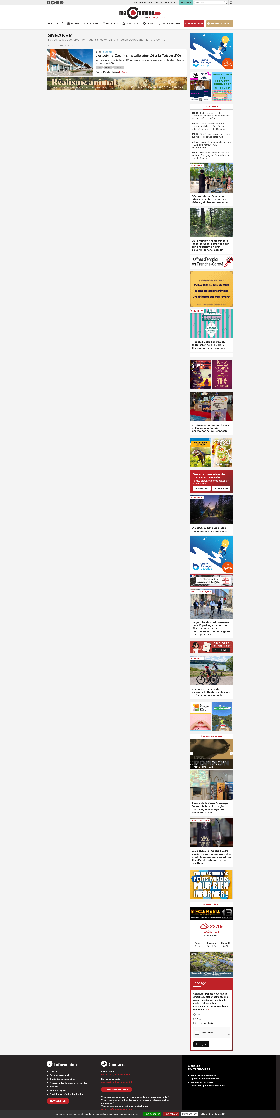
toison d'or (119, 67)
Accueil (52, 45)
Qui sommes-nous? (59, 1075)
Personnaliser (189, 1113)
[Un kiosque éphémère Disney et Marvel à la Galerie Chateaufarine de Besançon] (211, 406)
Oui (198, 1014)
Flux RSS (54, 1086)
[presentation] (191, 753)
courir (99, 67)
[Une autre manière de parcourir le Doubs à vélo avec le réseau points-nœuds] (211, 670)
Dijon (99, 52)
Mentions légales (58, 1090)
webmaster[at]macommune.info (117, 1109)
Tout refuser (171, 1113)
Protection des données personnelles (68, 1083)
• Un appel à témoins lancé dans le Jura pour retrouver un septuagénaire (211, 145)
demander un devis (116, 1089)
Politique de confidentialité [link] (212, 1114)
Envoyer (201, 1044)
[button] (225, 2)
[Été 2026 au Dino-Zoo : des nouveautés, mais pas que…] (211, 510)
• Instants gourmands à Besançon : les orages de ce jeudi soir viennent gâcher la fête (211, 116)
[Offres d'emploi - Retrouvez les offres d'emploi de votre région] (211, 267)
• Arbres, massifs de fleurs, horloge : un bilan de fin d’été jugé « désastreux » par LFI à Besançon (209, 126)
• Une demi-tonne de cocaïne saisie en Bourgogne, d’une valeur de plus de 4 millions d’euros (210, 155)
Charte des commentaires (62, 1079)
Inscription (201, 488)
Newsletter (58, 1101)
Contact (53, 1071)
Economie (108, 52)
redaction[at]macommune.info (116, 1074)
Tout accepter (152, 1113)
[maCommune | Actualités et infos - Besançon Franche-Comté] (140, 13)
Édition (144, 18)
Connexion (221, 488)
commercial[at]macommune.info (117, 1082)
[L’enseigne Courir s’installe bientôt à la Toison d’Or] (70, 62)
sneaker (108, 67)
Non (199, 1019)
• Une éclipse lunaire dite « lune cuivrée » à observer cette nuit (211, 135)
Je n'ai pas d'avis (205, 1023)
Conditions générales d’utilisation (67, 1094)
